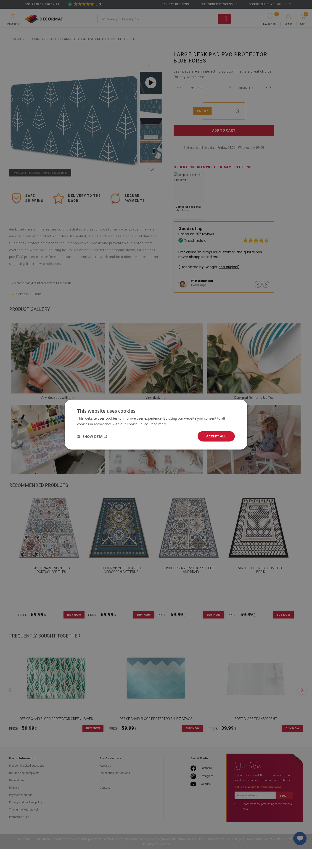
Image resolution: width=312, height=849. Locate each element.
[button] (92, 436)
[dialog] (156, 424)
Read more (158, 423)
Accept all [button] (216, 436)
